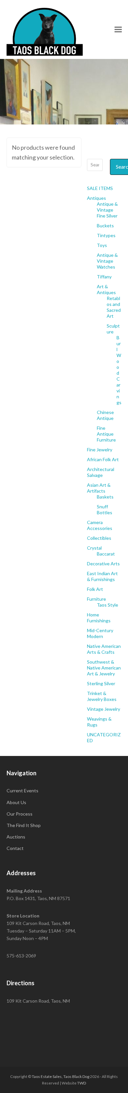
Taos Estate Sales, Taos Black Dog (60, 1076)
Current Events (22, 790)
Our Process (19, 814)
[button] (118, 29)
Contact (15, 848)
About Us (16, 802)
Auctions (16, 836)
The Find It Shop (24, 825)
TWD (81, 1083)
